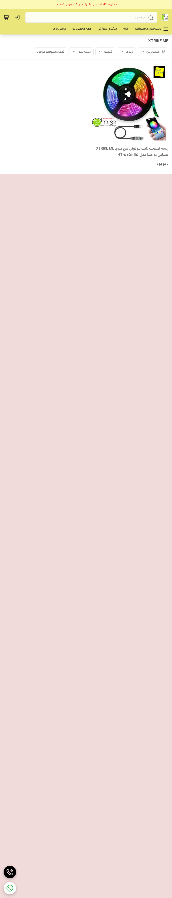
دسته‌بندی (84, 51)
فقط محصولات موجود (50, 51)
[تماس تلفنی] (10, 872)
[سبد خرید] (6, 17)
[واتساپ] (10, 888)
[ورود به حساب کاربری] (18, 17)
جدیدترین (153, 51)
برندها (129, 51)
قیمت (108, 51)
